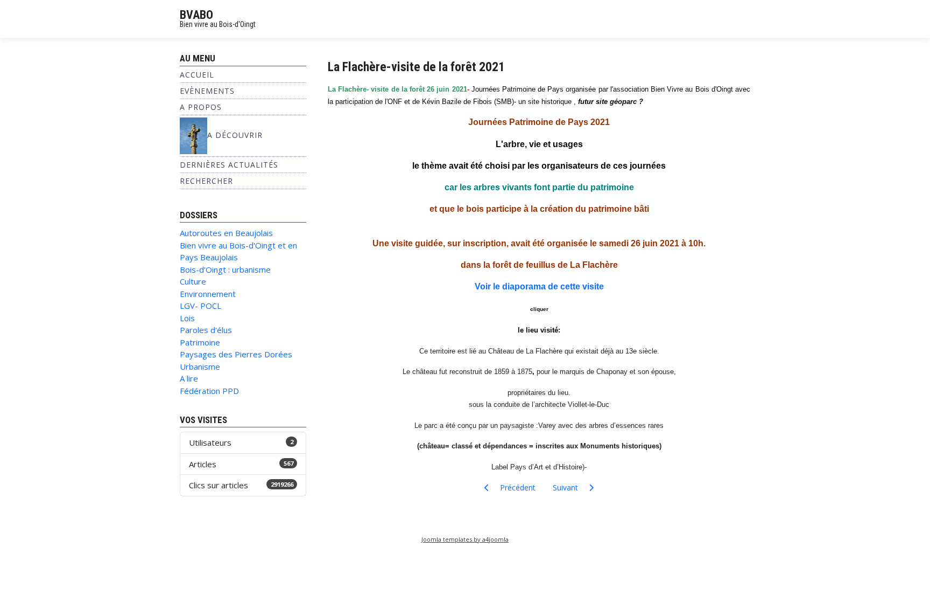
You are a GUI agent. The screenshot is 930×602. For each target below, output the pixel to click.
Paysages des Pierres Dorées (236, 354)
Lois (187, 318)
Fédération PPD (209, 390)
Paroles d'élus (206, 329)
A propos (201, 107)
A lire (189, 378)
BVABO (196, 15)
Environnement (208, 293)
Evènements (207, 91)
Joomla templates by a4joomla (465, 539)
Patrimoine (200, 342)
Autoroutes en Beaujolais (226, 232)
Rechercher (206, 181)
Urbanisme (200, 366)
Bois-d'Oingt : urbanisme (225, 269)
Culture (193, 281)
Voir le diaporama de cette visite (539, 286)
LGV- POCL (200, 305)
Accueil (197, 75)
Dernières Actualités (229, 165)
